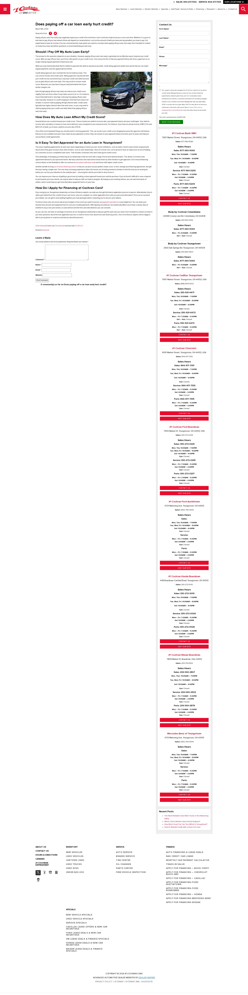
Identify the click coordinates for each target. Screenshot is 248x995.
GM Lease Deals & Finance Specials (87, 939)
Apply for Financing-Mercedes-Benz (188, 898)
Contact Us (232, 9)
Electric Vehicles (151, 9)
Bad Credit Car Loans (179, 856)
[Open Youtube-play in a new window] (50, 872)
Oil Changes (123, 864)
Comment (40, 260)
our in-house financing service (65, 167)
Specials (164, 9)
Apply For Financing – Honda (184, 894)
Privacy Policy (104, 982)
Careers (40, 859)
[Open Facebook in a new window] (44, 872)
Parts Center (124, 868)
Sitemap (119, 982)
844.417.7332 (190, 2)
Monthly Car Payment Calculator (187, 860)
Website (39, 275)
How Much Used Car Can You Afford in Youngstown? (185, 824)
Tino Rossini (59, 226)
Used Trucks (74, 864)
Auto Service (124, 852)
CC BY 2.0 (79, 226)
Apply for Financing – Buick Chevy (187, 868)
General (46, 230)
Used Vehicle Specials (80, 919)
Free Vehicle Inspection (131, 872)
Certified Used (75, 860)
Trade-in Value (175, 864)
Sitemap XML (133, 982)
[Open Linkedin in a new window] (38, 879)
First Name (164, 29)
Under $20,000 (75, 872)
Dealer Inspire (147, 978)
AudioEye (147, 982)
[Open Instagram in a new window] (56, 872)
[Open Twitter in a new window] (38, 872)
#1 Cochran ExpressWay (42, 864)
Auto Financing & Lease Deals (184, 852)
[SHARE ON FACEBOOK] (50, 33)
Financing (200, 9)
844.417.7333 (214, 2)
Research (211, 9)
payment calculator (109, 202)
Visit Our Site (184, 204)
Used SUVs (72, 868)
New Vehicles (121, 9)
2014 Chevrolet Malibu (44, 226)
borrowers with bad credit (86, 162)
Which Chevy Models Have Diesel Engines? (182, 821)
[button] (5, 9)
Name (38, 265)
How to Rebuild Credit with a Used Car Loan (182, 827)
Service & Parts (187, 9)
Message (163, 66)
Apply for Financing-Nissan (183, 902)
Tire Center (123, 860)
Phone (162, 56)
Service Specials (76, 923)
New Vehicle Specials (79, 915)
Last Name (164, 38)
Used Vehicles (136, 9)
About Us (221, 9)
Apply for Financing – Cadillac (185, 878)
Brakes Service (125, 856)
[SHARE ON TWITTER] (55, 33)
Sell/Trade (175, 9)
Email (38, 270)
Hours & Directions (46, 855)
